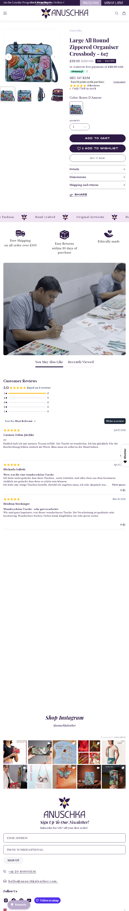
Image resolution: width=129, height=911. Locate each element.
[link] (15, 752)
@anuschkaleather (64, 725)
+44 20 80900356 (22, 871)
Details (74, 169)
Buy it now (97, 158)
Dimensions (78, 177)
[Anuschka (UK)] (64, 13)
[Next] (54, 57)
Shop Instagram (64, 717)
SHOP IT (15, 752)
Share (81, 194)
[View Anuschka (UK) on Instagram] (5, 900)
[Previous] (8, 57)
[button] (116, 13)
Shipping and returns (84, 185)
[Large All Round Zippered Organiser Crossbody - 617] (7, 94)
